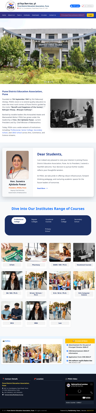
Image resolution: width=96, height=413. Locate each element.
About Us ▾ (11, 15)
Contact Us (52, 15)
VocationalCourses (49, 220)
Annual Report (74, 350)
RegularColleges (35, 220)
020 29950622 (88, 6)
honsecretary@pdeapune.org (14, 395)
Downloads (35, 15)
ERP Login (76, 6)
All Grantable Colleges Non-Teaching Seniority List (79, 345)
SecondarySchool (78, 220)
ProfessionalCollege (18, 220)
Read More (41, 188)
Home (4, 15)
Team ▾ (19, 15)
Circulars (44, 15)
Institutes (27, 15)
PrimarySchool (48, 230)
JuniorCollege (63, 220)
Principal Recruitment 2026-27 (72, 15)
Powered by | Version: (77, 410)
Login (90, 15)
